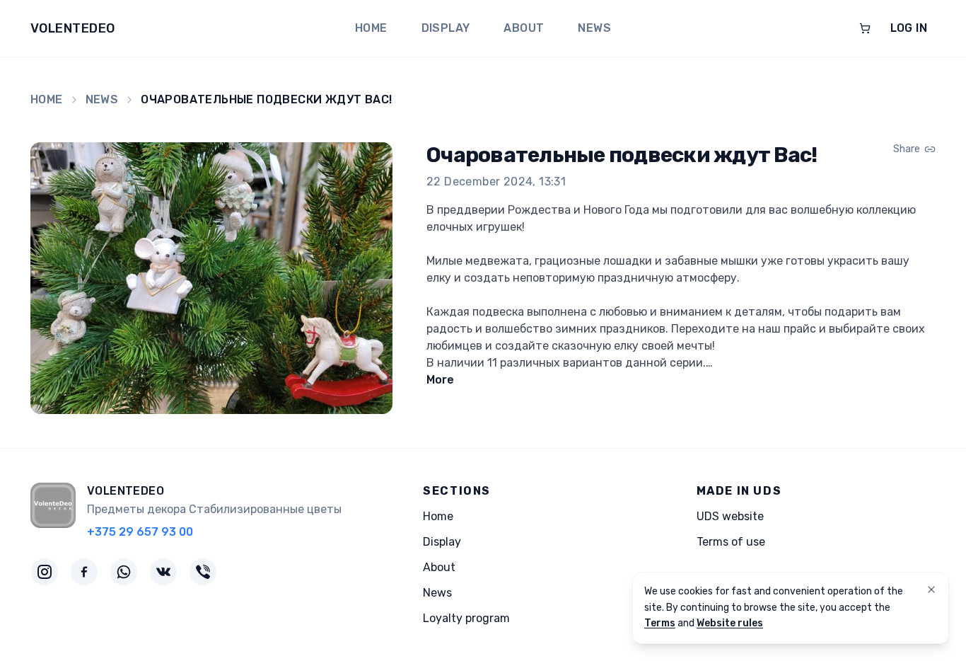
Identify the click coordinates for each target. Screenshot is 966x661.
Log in (908, 28)
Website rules (730, 623)
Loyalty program (466, 618)
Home (371, 28)
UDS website (730, 516)
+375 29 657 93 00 (140, 532)
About (524, 28)
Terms (659, 623)
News (594, 28)
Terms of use (731, 541)
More (440, 379)
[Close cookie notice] (931, 589)
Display (445, 28)
